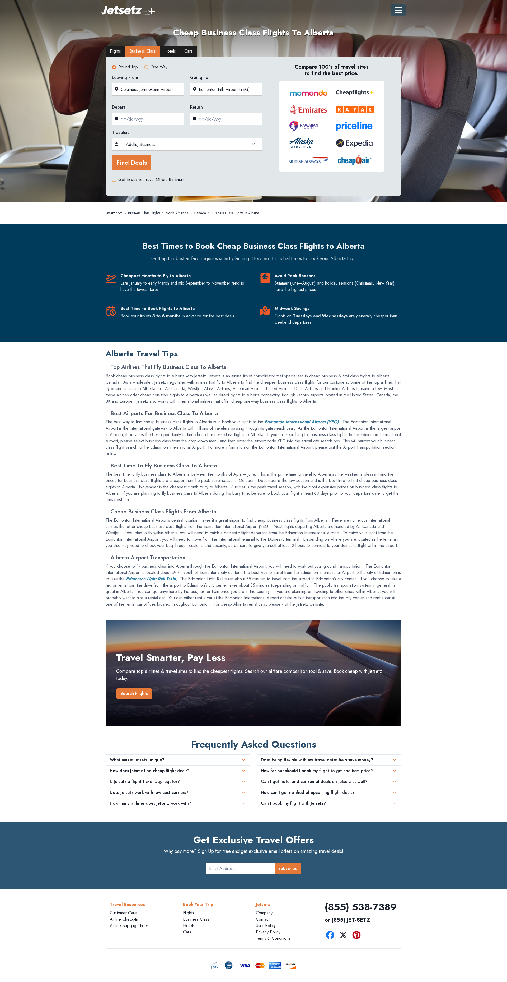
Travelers (120, 132)
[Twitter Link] (344, 936)
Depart (118, 107)
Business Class (196, 919)
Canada (200, 213)
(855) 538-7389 (361, 907)
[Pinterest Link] (357, 936)
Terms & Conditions (273, 938)
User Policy (266, 926)
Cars (187, 932)
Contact (263, 919)
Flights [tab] (115, 51)
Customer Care (123, 913)
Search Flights (134, 694)
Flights (188, 913)
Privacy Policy (268, 932)
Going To (199, 78)
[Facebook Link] (331, 936)
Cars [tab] (188, 51)
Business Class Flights (144, 213)
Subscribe (288, 868)
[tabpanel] (253, 128)
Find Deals (131, 162)
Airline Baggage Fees (129, 926)
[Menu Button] (398, 10)
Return (196, 107)
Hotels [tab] (170, 51)
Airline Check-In (124, 919)
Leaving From (125, 78)
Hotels (189, 926)
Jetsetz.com (114, 213)
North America (177, 213)
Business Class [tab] (142, 51)
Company (264, 913)
